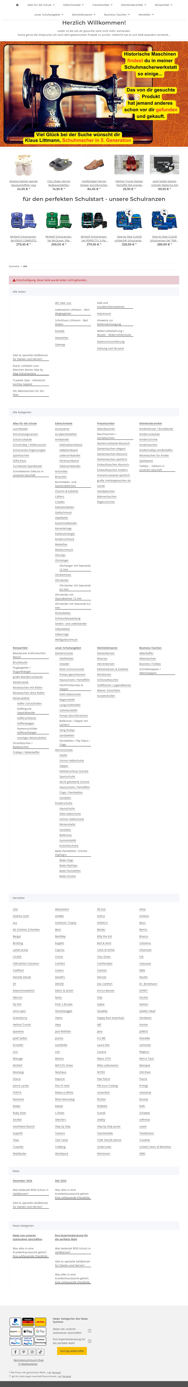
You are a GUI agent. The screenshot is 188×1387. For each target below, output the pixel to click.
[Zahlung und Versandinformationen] (28, 1322)
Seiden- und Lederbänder (71, 623)
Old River (145, 1072)
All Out (101, 909)
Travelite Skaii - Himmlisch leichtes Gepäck (29, 382)
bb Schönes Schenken (26, 929)
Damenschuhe (64, 653)
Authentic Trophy (65, 922)
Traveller (18, 1146)
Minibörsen (104, 674)
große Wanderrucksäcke (28, 677)
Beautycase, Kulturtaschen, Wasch (29, 655)
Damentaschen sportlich (112, 459)
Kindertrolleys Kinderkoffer (156, 450)
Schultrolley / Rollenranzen (29, 444)
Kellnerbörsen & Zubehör (112, 669)
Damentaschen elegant (111, 448)
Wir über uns (63, 303)
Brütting (18, 943)
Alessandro (62, 909)
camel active (20, 950)
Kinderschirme (148, 439)
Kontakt (59, 331)
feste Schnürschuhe (71, 669)
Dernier (101, 977)
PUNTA (17, 1092)
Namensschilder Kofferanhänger (27, 730)
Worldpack (61, 1153)
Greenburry (20, 1017)
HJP (99, 1024)
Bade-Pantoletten (70, 870)
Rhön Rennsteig (65, 1099)
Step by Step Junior (109, 1126)
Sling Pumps (67, 730)
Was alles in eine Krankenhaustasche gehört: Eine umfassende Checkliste (72, 1193)
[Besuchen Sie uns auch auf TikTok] (40, 1352)
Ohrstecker (62, 580)
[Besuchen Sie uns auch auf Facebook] (15, 1352)
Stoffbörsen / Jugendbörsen (114, 685)
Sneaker (64, 664)
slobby (101, 1119)
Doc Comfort (104, 984)
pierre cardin (21, 1085)
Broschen (61, 476)
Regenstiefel (67, 699)
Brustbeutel (20, 662)
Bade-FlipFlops (68, 865)
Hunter (143, 1024)
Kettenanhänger (65, 533)
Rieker (17, 1106)
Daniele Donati (22, 977)
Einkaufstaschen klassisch (113, 464)
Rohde (59, 1106)
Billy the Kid (104, 936)
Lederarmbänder (69, 455)
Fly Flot (17, 1004)
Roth (142, 1106)
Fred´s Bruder (64, 1004)
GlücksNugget (63, 1011)
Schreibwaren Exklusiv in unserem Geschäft (28, 473)
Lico (15, 1051)
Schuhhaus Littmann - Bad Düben (71, 322)
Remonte (18, 1099)
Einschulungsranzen (25, 434)
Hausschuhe (67, 808)
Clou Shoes (104, 956)
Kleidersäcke (20, 682)
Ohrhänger (62, 560)
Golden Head (147, 1011)
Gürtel (101, 486)
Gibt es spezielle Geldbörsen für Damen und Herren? (30, 357)
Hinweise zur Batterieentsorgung (109, 322)
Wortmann (103, 1153)
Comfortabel (104, 963)
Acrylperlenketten (66, 434)
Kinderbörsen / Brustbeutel (156, 428)
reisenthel (103, 1092)
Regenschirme (106, 501)
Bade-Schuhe (67, 876)
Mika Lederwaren (107, 1065)
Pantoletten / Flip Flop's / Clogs (74, 742)
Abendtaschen (106, 428)
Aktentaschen (147, 658)
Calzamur (145, 943)
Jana (99, 1031)
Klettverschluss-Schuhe (73, 771)
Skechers (60, 1119)
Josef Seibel (20, 1038)
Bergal (17, 936)
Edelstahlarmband (70, 444)
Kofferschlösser (26, 718)
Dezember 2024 (22, 1180)
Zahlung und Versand (110, 348)
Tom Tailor (61, 1140)
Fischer (143, 997)
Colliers (59, 496)
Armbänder (62, 439)
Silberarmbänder (70, 466)
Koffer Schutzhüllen (29, 703)
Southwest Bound (24, 1126)
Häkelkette (61, 517)
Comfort (60, 963)
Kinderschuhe (63, 803)
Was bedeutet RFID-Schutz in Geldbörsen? (30, 1191)
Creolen (60, 501)
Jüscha (59, 1038)
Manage (18, 1058)
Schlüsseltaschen (107, 679)
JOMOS (143, 1031)
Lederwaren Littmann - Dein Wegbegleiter (72, 311)
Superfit (18, 1133)
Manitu (59, 1058)
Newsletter (61, 337)
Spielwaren (146, 460)
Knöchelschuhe (68, 845)
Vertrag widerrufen (72, 1351)
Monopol (144, 1065)
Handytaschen (106, 491)
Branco (143, 936)
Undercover (104, 1146)
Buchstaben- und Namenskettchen (65, 484)
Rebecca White (64, 1092)
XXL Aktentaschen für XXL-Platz (29, 393)
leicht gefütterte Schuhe (74, 782)
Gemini (143, 1004)
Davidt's (60, 977)
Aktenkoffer (146, 653)
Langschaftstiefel (69, 705)
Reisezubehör (21, 698)
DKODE (59, 984)
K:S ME (101, 1038)
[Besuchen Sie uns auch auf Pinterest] (24, 1352)
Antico (101, 916)
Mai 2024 (60, 1180)
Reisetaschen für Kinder (154, 455)
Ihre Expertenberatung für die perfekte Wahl (71, 1341)
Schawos (144, 1113)
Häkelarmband (68, 450)
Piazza (143, 1079)
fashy (58, 997)
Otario (17, 1079)
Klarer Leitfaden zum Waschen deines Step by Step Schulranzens (28, 369)
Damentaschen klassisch (112, 454)
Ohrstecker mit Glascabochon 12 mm (68, 596)
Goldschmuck (63, 512)
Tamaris (60, 1133)
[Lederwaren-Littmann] (17, 5)
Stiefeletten (66, 658)
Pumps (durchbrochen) (73, 715)
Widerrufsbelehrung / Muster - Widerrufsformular (114, 333)
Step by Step (62, 1126)
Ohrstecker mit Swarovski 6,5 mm (75, 587)
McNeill (17, 1065)
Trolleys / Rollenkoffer (26, 752)
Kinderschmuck (64, 539)
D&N (142, 970)
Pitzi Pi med (62, 1085)
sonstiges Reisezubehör (31, 737)
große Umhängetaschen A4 (114, 480)
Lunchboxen (20, 428)
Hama (58, 1017)
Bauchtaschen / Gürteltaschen (106, 436)
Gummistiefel (67, 840)
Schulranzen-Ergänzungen (29, 450)
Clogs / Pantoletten (71, 792)
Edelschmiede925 (24, 990)
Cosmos (102, 970)
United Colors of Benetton (155, 1146)
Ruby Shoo (19, 1113)
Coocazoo (145, 963)
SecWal (17, 1119)
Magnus (144, 1051)
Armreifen (61, 471)
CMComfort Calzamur (26, 963)
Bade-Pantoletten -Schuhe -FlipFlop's (72, 853)
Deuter (143, 977)
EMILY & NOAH (64, 990)
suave (143, 1126)
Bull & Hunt (104, 943)
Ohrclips (60, 555)
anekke (59, 916)
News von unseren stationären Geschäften (71, 1331)
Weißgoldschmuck (66, 639)
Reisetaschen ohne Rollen (29, 693)
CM (141, 956)
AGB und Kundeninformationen (110, 304)
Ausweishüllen (106, 695)
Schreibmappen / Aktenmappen (150, 671)
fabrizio (17, 997)
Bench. (143, 929)
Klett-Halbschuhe (70, 694)
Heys (58, 1024)
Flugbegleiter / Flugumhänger (22, 669)
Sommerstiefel (68, 710)
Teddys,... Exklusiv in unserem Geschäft (151, 468)
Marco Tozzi (146, 1058)
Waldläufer (19, 1153)
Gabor (101, 1004)
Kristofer (18, 1045)
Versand (56, 1372)
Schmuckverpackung (67, 618)
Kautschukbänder (66, 523)
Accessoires (62, 428)
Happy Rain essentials (110, 1017)
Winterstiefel (67, 824)
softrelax (144, 1119)
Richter (101, 1099)
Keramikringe (63, 528)
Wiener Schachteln (108, 690)
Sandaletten (66, 735)
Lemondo (145, 1045)
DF (14, 984)
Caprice (59, 950)
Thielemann (146, 1133)
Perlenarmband (69, 460)
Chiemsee (145, 950)
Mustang (18, 1072)
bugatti (59, 943)
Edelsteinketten (64, 507)
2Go (15, 909)
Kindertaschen (148, 444)
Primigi (143, 1085)
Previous (15, 173)
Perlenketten (63, 613)
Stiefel (63, 755)
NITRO (101, 1072)
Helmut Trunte (22, 1024)
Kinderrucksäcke (149, 434)
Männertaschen (107, 496)
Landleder (61, 1045)
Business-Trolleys (150, 664)
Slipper (63, 766)
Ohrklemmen (63, 575)
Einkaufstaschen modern (112, 470)
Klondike (144, 1038)
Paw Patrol (103, 1079)
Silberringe (62, 634)
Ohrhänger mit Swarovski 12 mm (75, 567)
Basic (142, 922)
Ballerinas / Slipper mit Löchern (73, 722)
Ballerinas (65, 835)
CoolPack (18, 970)
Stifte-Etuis (19, 460)
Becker (101, 929)
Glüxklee (102, 1011)
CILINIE (17, 956)
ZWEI (142, 1153)
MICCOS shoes (64, 1065)
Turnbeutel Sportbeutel (27, 466)
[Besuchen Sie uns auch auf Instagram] (32, 1352)
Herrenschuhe (64, 750)
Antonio (144, 916)
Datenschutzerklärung (110, 341)
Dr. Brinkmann (148, 984)
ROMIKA (102, 1106)
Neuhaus (60, 1072)
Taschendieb (105, 1133)
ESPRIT (143, 990)
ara (15, 922)
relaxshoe (145, 1092)
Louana (101, 1051)
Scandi (101, 1113)
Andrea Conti (21, 916)
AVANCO (102, 922)
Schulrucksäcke (22, 439)
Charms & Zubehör (66, 491)
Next (173, 173)
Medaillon (61, 544)
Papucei (60, 1079)
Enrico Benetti (105, 990)
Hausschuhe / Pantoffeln (74, 679)
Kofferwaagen (25, 723)
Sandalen (65, 797)
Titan (16, 1140)
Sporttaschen (21, 455)
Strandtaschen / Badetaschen (22, 745)
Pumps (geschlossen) (72, 674)
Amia (142, 909)
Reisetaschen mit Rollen (27, 687)
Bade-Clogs (66, 860)
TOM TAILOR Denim (109, 1140)
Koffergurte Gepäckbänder (26, 710)
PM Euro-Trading (107, 1085)
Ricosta (143, 1099)
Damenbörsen (106, 653)
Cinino (59, 956)
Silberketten (62, 629)
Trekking (60, 1146)
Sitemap (60, 344)
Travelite (144, 1140)
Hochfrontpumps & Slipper (71, 687)
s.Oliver (59, 1113)
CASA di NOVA (106, 950)
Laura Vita (103, 1045)
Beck (58, 929)
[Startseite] (94, 93)
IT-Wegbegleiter (28, 1364)
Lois (57, 1051)
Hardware (145, 1017)
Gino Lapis (19, 1011)
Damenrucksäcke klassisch (113, 443)
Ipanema (18, 1031)
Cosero (59, 970)
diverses (102, 658)
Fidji (99, 997)
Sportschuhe (67, 776)
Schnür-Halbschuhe (71, 760)
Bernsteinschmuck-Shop (29, 1360)
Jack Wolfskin (63, 1031)
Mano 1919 (104, 1058)
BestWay (60, 936)
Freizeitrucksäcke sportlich (113, 475)
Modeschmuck (64, 549)
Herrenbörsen (105, 664)
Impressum (104, 313)
